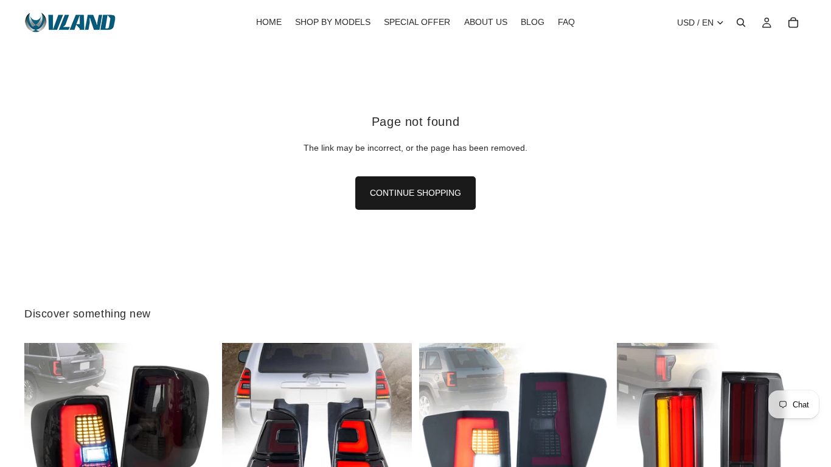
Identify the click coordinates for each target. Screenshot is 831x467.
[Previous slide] (42, 437)
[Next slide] (196, 437)
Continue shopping (415, 193)
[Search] (741, 22)
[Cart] (793, 22)
